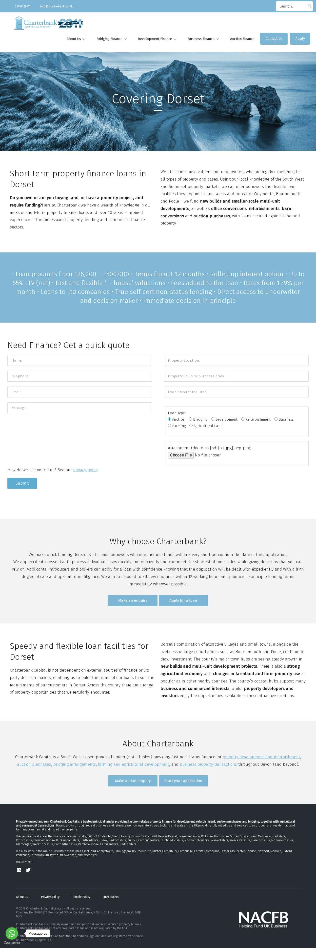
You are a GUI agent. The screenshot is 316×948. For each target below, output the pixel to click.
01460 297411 (23, 6)
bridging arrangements (74, 764)
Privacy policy (50, 897)
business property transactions (208, 764)
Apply (300, 39)
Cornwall (151, 836)
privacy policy (85, 470)
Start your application (183, 781)
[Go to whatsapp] (12, 933)
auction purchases (34, 764)
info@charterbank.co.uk (56, 6)
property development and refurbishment (261, 757)
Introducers (111, 897)
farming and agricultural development (133, 764)
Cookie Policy (81, 897)
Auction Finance (242, 39)
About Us (22, 897)
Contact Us (274, 39)
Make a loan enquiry (133, 781)
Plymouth (56, 855)
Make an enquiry (132, 600)
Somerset (185, 836)
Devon (162, 836)
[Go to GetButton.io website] (12, 943)
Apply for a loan (183, 600)
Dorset (172, 836)
